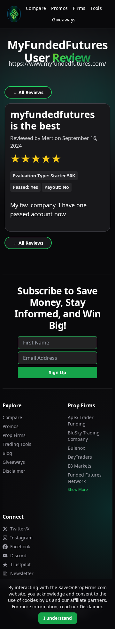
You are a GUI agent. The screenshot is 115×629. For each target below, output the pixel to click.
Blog (7, 453)
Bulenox (76, 448)
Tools (96, 8)
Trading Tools (17, 444)
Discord (18, 555)
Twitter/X (19, 529)
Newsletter (22, 573)
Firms (79, 8)
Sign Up (57, 372)
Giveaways (63, 20)
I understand (57, 618)
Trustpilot (20, 564)
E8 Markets (79, 466)
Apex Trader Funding (81, 420)
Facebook (20, 547)
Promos (59, 8)
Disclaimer (14, 471)
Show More (78, 489)
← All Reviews (28, 92)
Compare (36, 8)
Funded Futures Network (85, 478)
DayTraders (80, 457)
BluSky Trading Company (84, 436)
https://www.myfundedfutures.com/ (57, 63)
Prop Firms (14, 435)
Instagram (21, 538)
